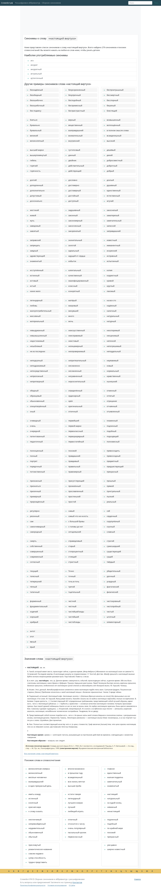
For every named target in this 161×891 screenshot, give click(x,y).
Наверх (137, 879)
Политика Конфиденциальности (32, 885)
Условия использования (57, 885)
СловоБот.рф (7, 3)
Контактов (77, 882)
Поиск (156, 3)
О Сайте (72, 885)
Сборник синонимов (51, 3)
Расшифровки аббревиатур (27, 3)
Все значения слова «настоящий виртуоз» (41, 754)
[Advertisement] (80, 20)
